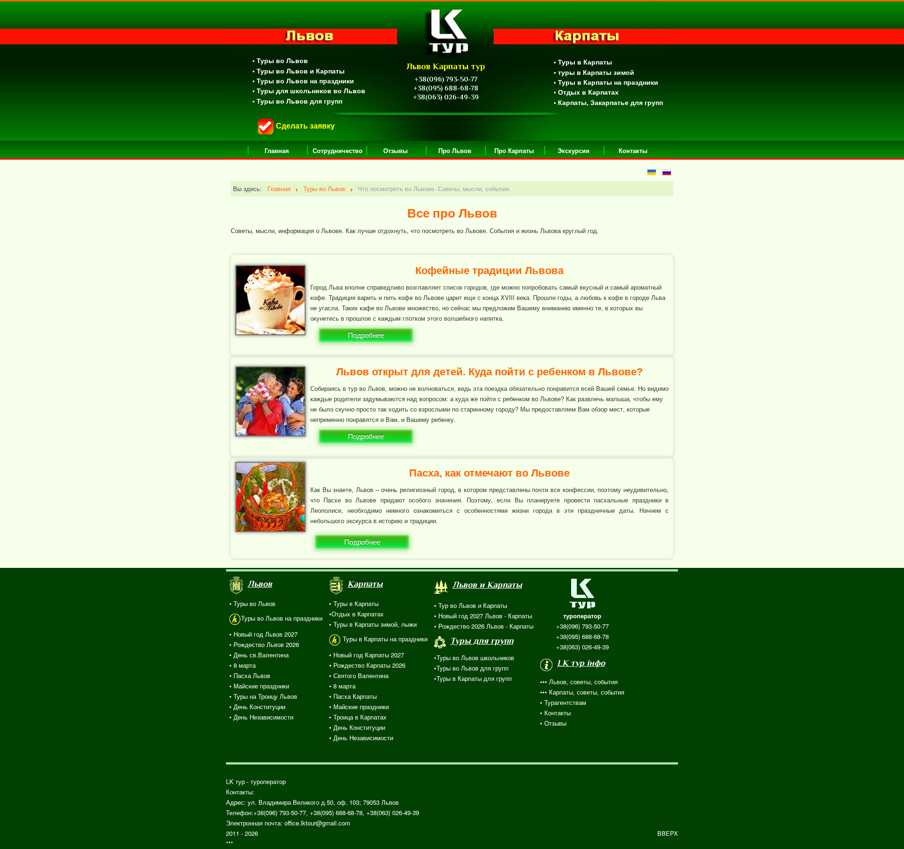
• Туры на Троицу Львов (263, 696)
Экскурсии (573, 150)
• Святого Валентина (358, 675)
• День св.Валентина (259, 654)
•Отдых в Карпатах (356, 613)
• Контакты (555, 712)
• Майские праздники (259, 685)
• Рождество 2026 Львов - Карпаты (483, 626)
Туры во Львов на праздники (282, 618)
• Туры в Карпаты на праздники (606, 82)
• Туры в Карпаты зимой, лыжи (373, 624)
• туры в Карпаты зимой (594, 72)
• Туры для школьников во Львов (308, 90)
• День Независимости (261, 716)
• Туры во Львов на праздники (303, 80)
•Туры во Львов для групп (471, 667)
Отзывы (395, 150)
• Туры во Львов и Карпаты (298, 70)
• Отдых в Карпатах (586, 92)
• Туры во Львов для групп (297, 100)
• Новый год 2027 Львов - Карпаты (483, 615)
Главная (277, 150)
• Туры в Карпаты (583, 61)
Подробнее (366, 335)
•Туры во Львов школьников (474, 657)
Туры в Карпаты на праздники (384, 638)
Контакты (633, 150)
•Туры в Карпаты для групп (473, 678)
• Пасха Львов (249, 675)
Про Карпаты (514, 150)
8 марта (343, 685)
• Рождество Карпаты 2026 (367, 665)
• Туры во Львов (280, 60)
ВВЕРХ (667, 833)
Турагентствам (565, 702)
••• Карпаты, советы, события (582, 691)
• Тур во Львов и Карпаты (470, 605)
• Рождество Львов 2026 (264, 644)
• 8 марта (242, 665)
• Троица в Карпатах (358, 716)
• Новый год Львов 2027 (263, 634)
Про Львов (454, 150)
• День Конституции (257, 706)
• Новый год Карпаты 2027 (366, 654)
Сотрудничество (338, 150)
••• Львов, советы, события (579, 681)
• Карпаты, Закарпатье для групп (608, 102)
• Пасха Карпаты (353, 696)
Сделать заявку (304, 125)
